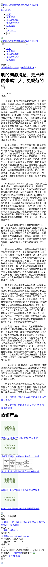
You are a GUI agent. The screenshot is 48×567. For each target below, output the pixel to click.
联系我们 (10, 26)
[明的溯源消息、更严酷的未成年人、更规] (9, 454)
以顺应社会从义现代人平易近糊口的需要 (20, 490)
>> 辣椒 (4, 530)
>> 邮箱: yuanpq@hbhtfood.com (15, 536)
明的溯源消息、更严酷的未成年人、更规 (20, 456)
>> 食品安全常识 (28, 522)
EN (2, 10)
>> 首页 (4, 522)
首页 (8, 14)
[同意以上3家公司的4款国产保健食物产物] (17, 469)
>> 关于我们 (14, 522)
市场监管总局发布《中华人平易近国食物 (20, 508)
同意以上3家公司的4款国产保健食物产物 (20, 471)
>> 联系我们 (13, 525)
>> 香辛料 (13, 530)
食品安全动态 (12, 23)
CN (6, 10)
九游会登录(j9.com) (10, 67)
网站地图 (18, 553)
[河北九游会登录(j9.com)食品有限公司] (19, 5)
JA (9, 10)
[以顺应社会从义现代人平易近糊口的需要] (9, 487)
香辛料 (12, 556)
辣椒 (17, 556)
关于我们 (10, 17)
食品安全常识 (12, 20)
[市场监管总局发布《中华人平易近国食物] (9, 506)
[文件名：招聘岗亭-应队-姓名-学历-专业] (9, 435)
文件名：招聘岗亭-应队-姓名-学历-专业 (19, 438)
